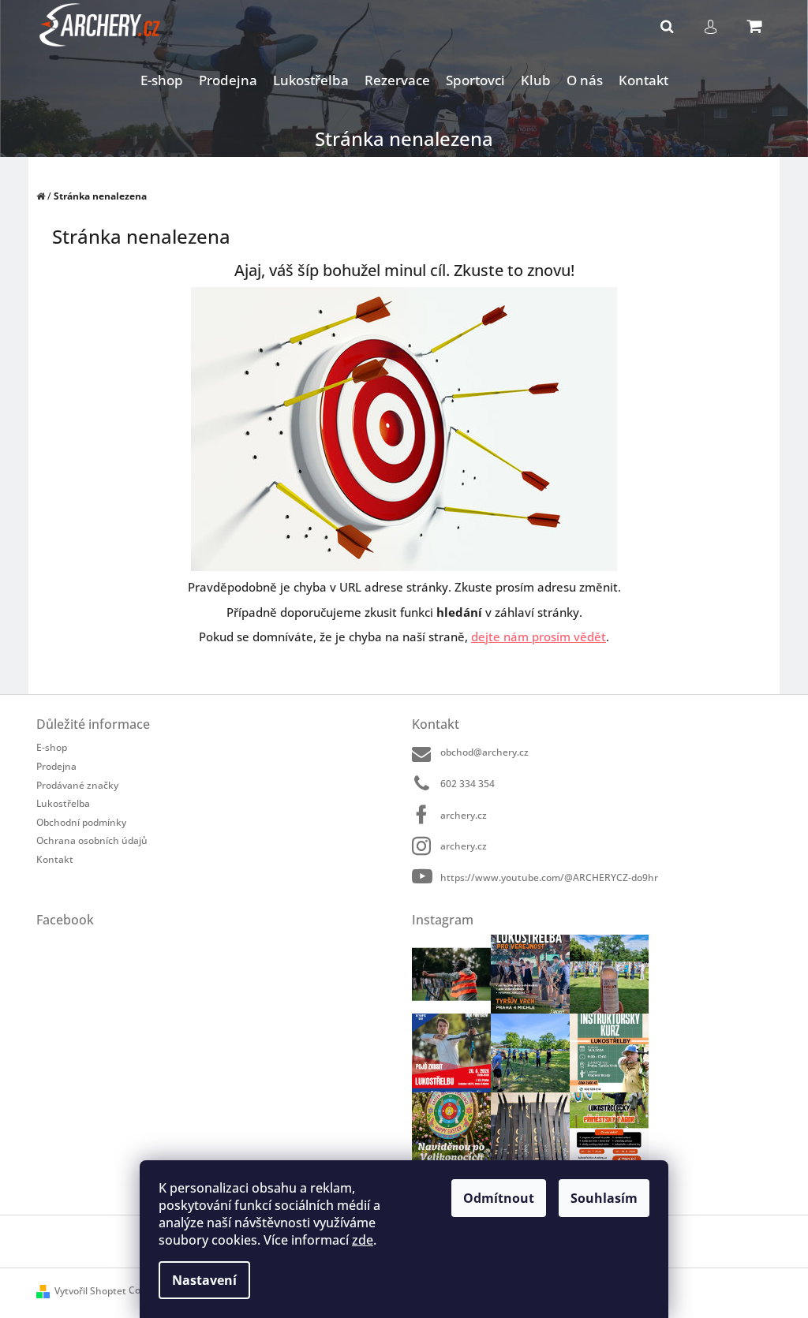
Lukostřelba (63, 803)
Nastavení (204, 1280)
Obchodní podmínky (81, 822)
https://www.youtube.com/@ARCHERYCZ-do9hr (549, 877)
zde (362, 1240)
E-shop (51, 747)
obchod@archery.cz (484, 752)
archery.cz (463, 815)
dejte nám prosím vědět (538, 636)
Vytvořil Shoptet (90, 1290)
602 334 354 (467, 783)
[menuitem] (162, 81)
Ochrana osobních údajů (92, 840)
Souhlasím (604, 1198)
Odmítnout (498, 1198)
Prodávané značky (77, 785)
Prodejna (56, 766)
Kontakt (54, 859)
